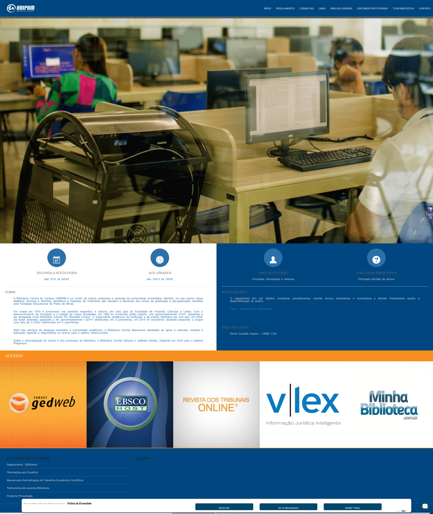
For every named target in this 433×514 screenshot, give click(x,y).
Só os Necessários (288, 507)
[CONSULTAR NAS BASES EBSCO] (130, 404)
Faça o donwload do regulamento (251, 309)
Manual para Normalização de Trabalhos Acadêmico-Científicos (45, 480)
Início (267, 8)
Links (322, 8)
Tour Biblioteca (403, 8)
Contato (424, 8)
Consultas (307, 8)
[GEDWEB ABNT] (43, 404)
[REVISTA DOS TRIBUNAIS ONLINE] (216, 404)
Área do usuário (341, 8)
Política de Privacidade (79, 503)
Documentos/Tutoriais (372, 8)
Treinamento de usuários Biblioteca (28, 488)
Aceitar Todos (352, 507)
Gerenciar (224, 507)
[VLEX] (303, 404)
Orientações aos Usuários (22, 472)
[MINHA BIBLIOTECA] (389, 404)
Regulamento (285, 8)
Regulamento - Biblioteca (22, 464)
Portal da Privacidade (20, 496)
